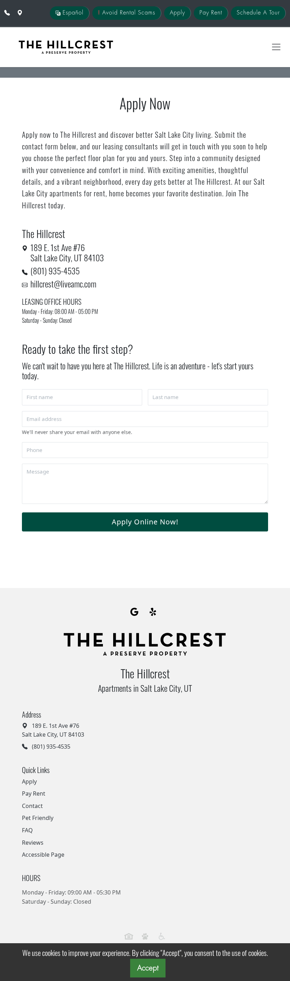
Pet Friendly (37, 818)
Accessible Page (43, 854)
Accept (147, 968)
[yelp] (154, 612)
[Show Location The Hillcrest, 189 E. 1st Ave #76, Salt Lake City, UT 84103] (20, 13)
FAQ (27, 830)
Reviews (33, 842)
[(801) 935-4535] (7, 13)
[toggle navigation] (276, 47)
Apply (177, 13)
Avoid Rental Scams (126, 13)
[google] (134, 612)
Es (71, 13)
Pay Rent (210, 13)
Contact (32, 806)
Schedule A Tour (258, 13)
